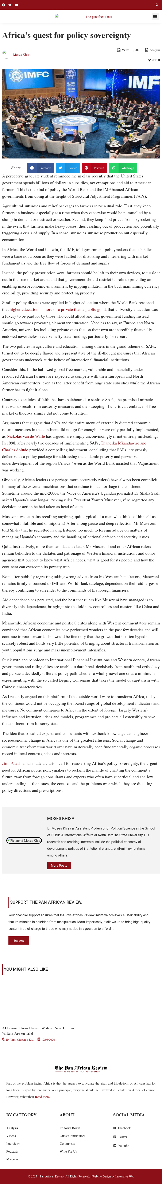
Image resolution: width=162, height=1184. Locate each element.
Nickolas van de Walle (26, 436)
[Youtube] (16, 5)
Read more (42, 1096)
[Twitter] (9, 5)
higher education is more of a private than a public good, (58, 309)
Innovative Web (124, 1176)
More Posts (59, 865)
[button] (157, 5)
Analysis (155, 50)
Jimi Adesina (13, 763)
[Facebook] (3, 5)
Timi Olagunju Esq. (22, 1040)
